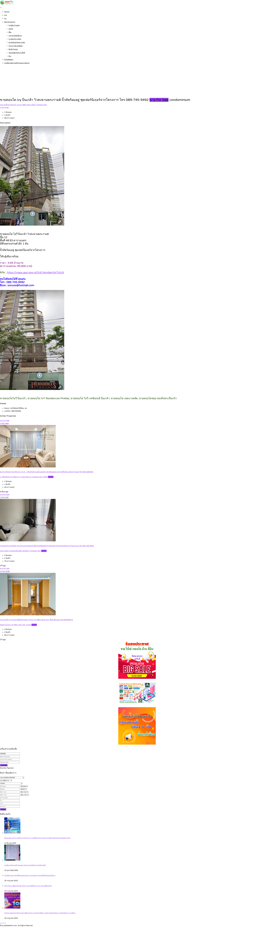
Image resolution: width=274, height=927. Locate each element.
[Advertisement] (137, 81)
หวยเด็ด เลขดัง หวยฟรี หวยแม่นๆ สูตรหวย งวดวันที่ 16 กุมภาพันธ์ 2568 (25, 865)
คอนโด (11, 29)
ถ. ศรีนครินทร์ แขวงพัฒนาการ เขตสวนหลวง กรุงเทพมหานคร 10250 (24, 477)
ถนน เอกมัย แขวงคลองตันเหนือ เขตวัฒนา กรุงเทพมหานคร (20, 551)
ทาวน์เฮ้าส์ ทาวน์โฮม (15, 39)
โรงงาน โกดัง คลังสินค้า (16, 46)
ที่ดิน (10, 32)
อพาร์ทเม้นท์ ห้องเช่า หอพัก (17, 42)
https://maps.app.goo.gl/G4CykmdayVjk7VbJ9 (35, 272)
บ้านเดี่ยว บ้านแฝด (14, 25)
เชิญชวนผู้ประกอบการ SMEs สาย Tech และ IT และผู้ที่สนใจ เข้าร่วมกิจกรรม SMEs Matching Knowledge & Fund (37, 838)
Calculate (4, 765)
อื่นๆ (10, 56)
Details (50, 477)
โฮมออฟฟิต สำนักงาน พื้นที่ (17, 53)
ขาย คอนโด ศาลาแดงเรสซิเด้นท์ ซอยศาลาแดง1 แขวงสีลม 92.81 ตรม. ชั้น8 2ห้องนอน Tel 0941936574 (36, 620)
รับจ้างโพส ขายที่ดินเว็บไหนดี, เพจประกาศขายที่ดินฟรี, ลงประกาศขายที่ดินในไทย (28, 886)
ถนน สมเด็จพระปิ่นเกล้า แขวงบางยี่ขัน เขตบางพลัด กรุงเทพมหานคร (23, 105)
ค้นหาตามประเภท (9, 22)
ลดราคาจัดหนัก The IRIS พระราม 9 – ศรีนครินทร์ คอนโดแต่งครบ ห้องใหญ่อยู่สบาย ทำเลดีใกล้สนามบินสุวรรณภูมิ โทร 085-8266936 (46, 472)
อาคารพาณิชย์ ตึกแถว (15, 36)
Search (3, 809)
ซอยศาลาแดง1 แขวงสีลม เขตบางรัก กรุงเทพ (15, 625)
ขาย (5, 15)
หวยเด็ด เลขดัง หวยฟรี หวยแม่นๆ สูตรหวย (16, 63)
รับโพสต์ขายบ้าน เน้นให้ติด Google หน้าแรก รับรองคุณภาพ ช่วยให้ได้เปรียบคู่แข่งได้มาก (29, 875)
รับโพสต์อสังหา (8, 59)
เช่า (5, 18)
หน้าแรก (6, 12)
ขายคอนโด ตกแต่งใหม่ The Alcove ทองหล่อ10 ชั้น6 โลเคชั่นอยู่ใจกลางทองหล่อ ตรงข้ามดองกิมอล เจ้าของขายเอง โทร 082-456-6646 (47, 546)
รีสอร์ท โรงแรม (13, 49)
